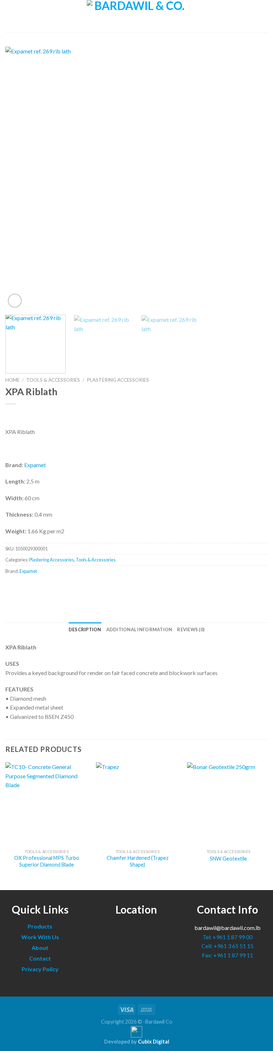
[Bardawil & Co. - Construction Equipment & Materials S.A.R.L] (137, 16)
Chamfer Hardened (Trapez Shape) (137, 861)
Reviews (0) (190, 629)
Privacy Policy (40, 969)
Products (40, 926)
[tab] (85, 629)
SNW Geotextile (228, 859)
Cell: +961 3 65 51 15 (227, 945)
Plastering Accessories (118, 380)
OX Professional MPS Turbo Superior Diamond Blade (46, 861)
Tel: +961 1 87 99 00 (227, 937)
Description (85, 629)
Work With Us (40, 937)
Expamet (35, 464)
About (40, 947)
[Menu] (9, 16)
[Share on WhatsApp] (12, 587)
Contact (40, 958)
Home (12, 380)
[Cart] (264, 16)
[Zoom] (15, 301)
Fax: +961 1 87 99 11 (227, 955)
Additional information (139, 629)
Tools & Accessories (53, 380)
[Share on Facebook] (25, 587)
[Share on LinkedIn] (50, 587)
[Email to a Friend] (37, 587)
